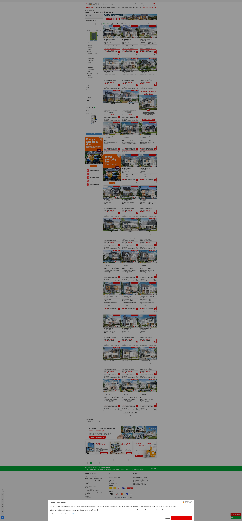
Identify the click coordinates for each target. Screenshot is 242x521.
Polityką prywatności (75, 513)
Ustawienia (167, 518)
